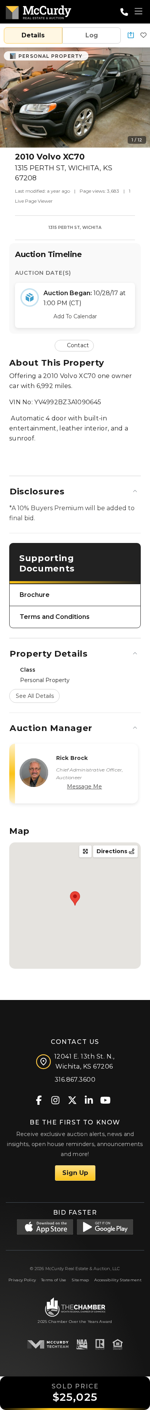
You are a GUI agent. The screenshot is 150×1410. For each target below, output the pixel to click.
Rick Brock (72, 758)
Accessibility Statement (118, 1279)
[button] (131, 36)
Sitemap (80, 1279)
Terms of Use (53, 1279)
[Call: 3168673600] (124, 11)
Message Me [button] (84, 786)
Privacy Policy (22, 1279)
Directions (113, 851)
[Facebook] (39, 1099)
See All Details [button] (35, 695)
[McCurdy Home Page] (38, 11)
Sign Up (75, 1172)
